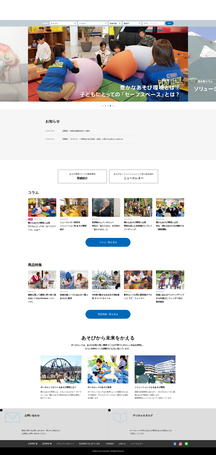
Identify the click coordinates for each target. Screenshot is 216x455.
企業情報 (31, 444)
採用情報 (45, 444)
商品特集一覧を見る (108, 314)
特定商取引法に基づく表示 (89, 444)
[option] (108, 65)
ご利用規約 (109, 444)
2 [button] (105, 105)
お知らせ (122, 444)
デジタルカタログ (143, 415)
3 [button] (108, 105)
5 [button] (113, 105)
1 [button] (103, 105)
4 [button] (110, 105)
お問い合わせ (32, 415)
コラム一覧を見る (108, 242)
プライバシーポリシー (65, 444)
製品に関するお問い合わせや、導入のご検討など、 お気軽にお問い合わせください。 (42, 432)
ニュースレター (137, 444)
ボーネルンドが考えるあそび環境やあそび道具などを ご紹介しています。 (151, 432)
